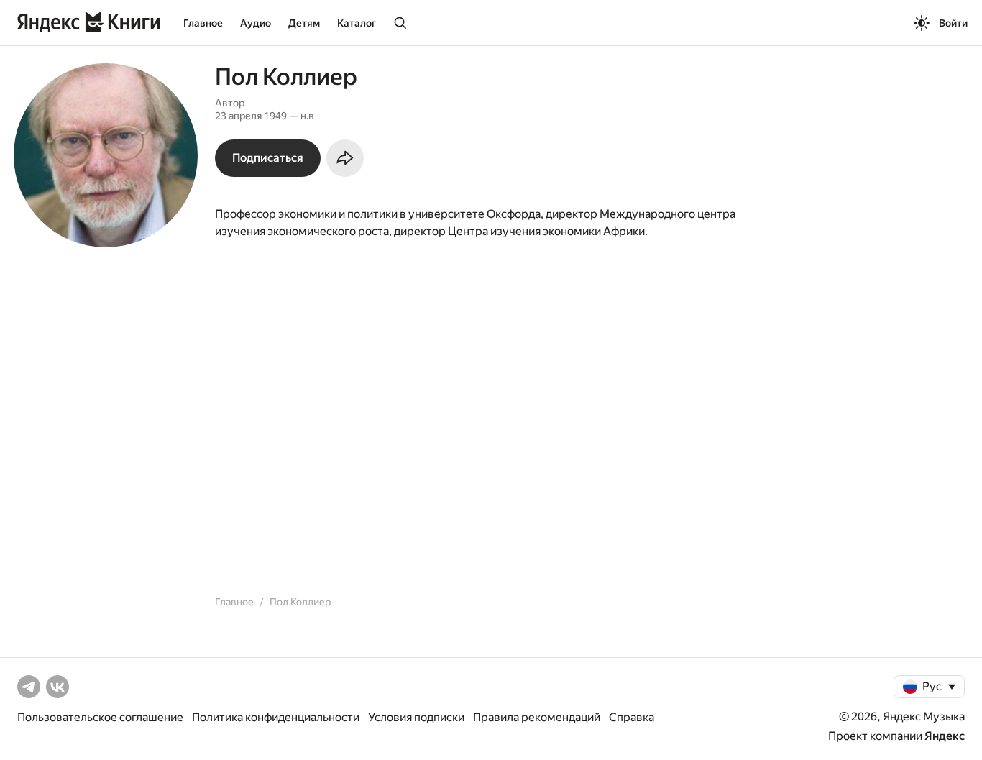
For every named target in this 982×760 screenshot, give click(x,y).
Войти (953, 23)
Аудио (255, 23)
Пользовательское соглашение (100, 717)
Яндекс (944, 736)
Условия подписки (416, 717)
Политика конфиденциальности (275, 717)
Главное (203, 23)
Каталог (356, 23)
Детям (304, 23)
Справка (631, 717)
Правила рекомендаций (536, 717)
